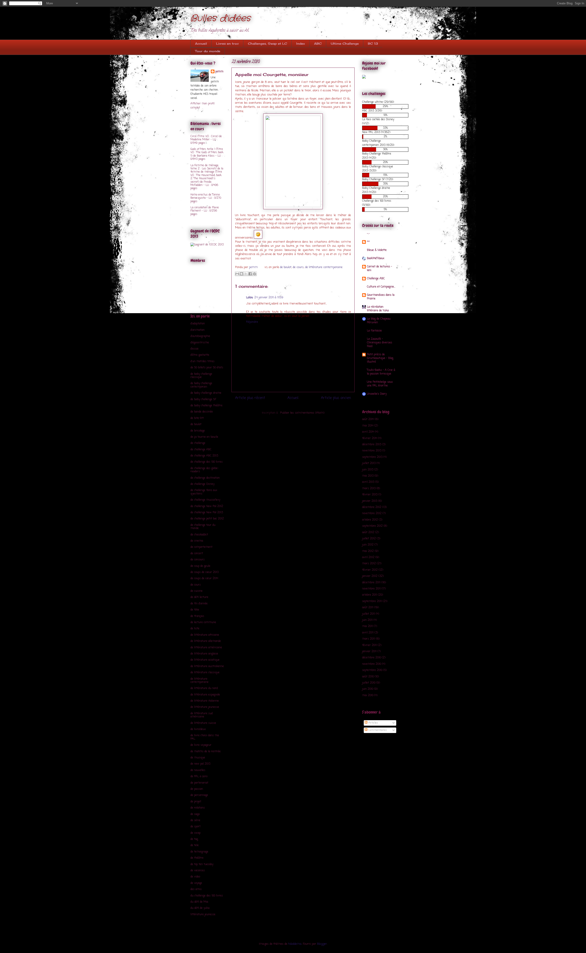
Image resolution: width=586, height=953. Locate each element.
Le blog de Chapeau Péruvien (379, 321)
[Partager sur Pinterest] (254, 274)
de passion (196, 789)
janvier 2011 (369, 651)
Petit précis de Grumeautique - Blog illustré (380, 358)
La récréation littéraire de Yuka (378, 309)
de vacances (197, 871)
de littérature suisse (203, 723)
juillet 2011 (368, 614)
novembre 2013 (371, 451)
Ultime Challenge (345, 43)
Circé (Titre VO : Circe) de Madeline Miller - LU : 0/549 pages (206, 139)
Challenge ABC (376, 279)
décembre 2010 (371, 658)
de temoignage (199, 852)
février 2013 (369, 495)
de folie (194, 610)
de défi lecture (199, 597)
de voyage (196, 883)
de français (197, 616)
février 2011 (369, 645)
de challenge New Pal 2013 (206, 512)
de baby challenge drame (205, 393)
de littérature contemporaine (323, 267)
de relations (197, 808)
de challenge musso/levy (205, 500)
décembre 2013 (371, 445)
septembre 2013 (372, 457)
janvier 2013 (369, 501)
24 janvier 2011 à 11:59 (268, 297)
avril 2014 (368, 432)
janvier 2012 (369, 576)
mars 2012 (369, 564)
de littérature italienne (204, 701)
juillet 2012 (369, 539)
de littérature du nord (204, 688)
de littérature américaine (206, 648)
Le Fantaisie (374, 331)
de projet (195, 802)
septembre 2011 (372, 601)
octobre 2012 (370, 520)
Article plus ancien (336, 398)
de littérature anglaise (204, 654)
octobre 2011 (369, 595)
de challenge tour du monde (202, 526)
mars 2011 (368, 639)
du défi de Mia (199, 902)
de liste (194, 629)
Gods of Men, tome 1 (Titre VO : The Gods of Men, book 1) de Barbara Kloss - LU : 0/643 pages (206, 154)
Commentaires (377, 730)
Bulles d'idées (220, 18)
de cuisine (196, 591)
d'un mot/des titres (202, 361)
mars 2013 (369, 488)
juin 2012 (368, 545)
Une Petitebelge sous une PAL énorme (380, 384)
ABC (318, 43)
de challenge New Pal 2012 (206, 506)
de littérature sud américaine (201, 715)
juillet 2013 (369, 463)
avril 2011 (368, 633)
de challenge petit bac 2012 (207, 519)
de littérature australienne (207, 666)
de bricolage (197, 431)
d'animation (197, 330)
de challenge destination (205, 478)
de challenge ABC (201, 450)
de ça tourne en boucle (204, 437)
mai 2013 (368, 476)
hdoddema (294, 944)
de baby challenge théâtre (206, 406)
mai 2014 (367, 426)
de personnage (199, 795)
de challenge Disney (202, 484)
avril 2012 (368, 557)
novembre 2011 (371, 589)
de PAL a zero (198, 776)
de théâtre (196, 858)
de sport (195, 827)
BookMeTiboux (375, 258)
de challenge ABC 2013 (204, 456)
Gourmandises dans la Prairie (380, 297)
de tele (194, 845)
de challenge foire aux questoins (203, 492)
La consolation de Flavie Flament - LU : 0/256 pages (204, 211)
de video (195, 877)
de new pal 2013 (200, 764)
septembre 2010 (372, 670)
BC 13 (373, 43)
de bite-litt (197, 418)
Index (300, 43)
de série (195, 820)
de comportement (201, 547)
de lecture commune (203, 622)
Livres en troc (227, 43)
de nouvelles (197, 770)
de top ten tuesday (201, 864)
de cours (298, 267)
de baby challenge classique (201, 375)
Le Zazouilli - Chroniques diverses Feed (379, 342)
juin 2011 (367, 620)
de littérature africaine (204, 635)
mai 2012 (368, 551)
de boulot (285, 267)
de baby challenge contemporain (201, 385)
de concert (196, 553)
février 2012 (370, 570)
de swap (195, 833)
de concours (197, 560)
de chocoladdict (199, 535)
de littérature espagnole (205, 695)
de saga (195, 814)
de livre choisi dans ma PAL (204, 737)
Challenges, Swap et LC (267, 43)
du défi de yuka (199, 908)
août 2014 (368, 419)
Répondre (252, 322)
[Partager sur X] (246, 274)
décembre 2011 (371, 583)
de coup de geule (200, 566)
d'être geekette (199, 355)
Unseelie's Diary (377, 394)
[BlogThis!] (241, 274)
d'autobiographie (200, 336)
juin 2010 (367, 689)
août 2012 (368, 532)
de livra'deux (198, 729)
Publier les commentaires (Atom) (302, 413)
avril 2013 (368, 482)
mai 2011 (367, 626)
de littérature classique (205, 673)
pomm (254, 267)
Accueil (201, 43)
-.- (368, 234)
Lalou (249, 297)
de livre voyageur (201, 745)
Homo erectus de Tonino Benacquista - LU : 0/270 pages (205, 198)
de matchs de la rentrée (205, 751)
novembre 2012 (372, 513)
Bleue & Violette (377, 250)
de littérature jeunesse (204, 707)
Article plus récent (250, 398)
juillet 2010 (368, 683)
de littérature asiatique (205, 660)
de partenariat (199, 783)
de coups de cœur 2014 (204, 578)
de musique (197, 758)
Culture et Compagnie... (381, 287)
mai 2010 (367, 695)
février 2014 (369, 438)
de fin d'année (199, 604)
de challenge (197, 443)
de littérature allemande (205, 641)
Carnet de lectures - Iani (379, 268)
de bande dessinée (201, 412)
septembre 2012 (372, 526)
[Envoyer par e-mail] (237, 274)
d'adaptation (197, 324)
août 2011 (367, 607)
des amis (196, 889)
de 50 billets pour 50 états (206, 368)
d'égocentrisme (199, 343)
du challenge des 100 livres (206, 896)
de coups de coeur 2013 (204, 572)
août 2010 (368, 677)
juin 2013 (367, 470)
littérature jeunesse (202, 914)
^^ (368, 242)
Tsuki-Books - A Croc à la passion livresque (381, 372)
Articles (372, 723)
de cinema (196, 541)
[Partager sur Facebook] (250, 274)
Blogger (322, 944)
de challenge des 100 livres (206, 462)
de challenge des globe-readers (204, 470)
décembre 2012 (371, 507)
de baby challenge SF (203, 399)
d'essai (194, 349)
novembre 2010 (371, 664)
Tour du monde (207, 51)
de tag (194, 839)
